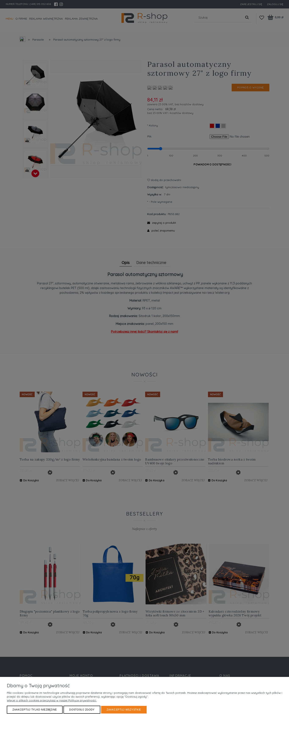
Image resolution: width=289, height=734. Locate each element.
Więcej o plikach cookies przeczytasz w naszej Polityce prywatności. (52, 700)
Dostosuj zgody (82, 709)
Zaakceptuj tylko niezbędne (34, 709)
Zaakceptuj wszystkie (124, 709)
